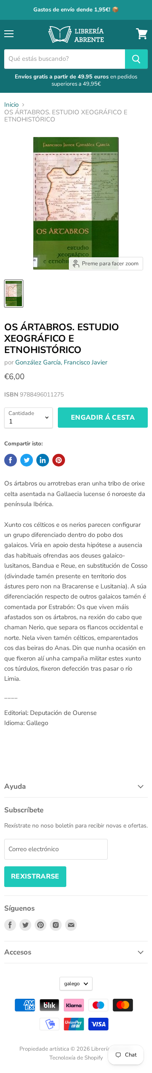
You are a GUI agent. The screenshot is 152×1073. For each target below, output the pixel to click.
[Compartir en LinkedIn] (42, 460)
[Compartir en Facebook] (10, 460)
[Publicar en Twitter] (26, 460)
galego (72, 983)
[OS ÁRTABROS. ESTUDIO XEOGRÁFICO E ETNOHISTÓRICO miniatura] (14, 293)
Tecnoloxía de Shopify (76, 1058)
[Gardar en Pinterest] (58, 460)
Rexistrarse (35, 876)
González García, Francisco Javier (61, 362)
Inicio (11, 104)
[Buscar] (136, 59)
